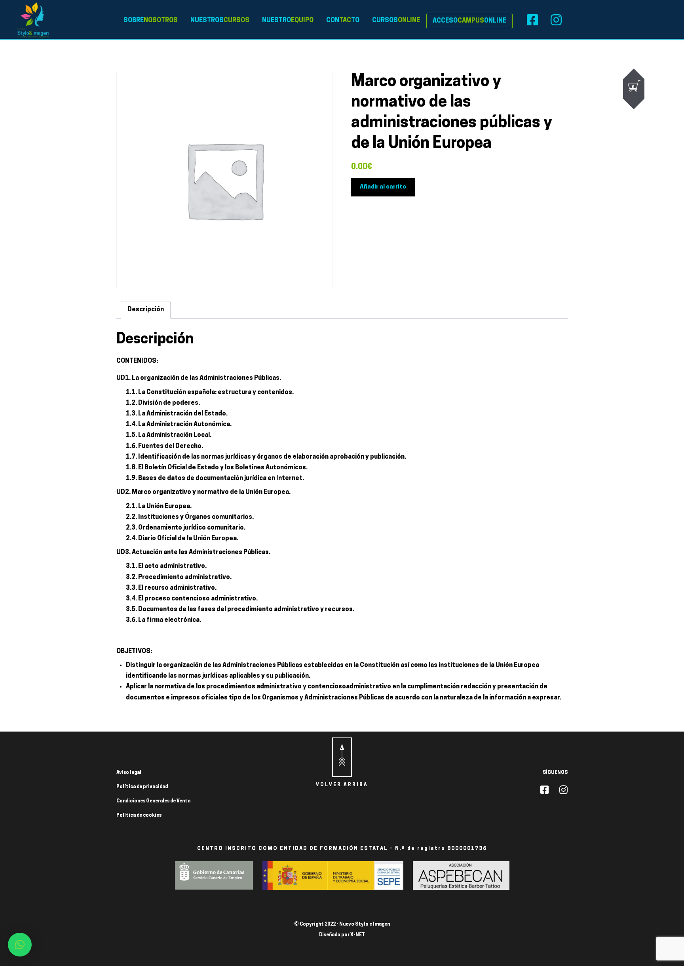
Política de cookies (139, 815)
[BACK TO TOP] (342, 757)
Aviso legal (128, 772)
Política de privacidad (142, 787)
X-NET (357, 935)
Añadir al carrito (383, 187)
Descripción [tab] (145, 310)
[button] (20, 944)
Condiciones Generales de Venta (153, 801)
